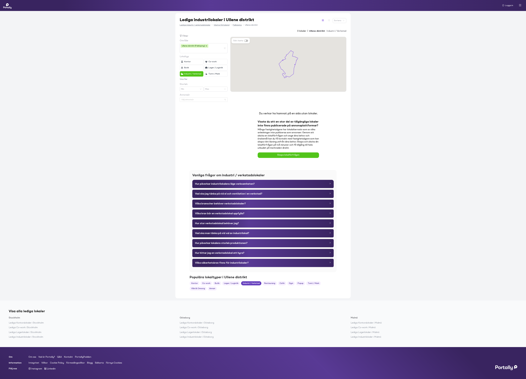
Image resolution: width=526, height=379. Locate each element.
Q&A (59, 357)
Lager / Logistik (231, 283)
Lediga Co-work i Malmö (363, 328)
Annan (212, 288)
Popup (300, 283)
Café (282, 283)
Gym (291, 283)
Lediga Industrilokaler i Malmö (366, 337)
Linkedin (51, 369)
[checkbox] (191, 61)
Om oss (32, 357)
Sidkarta (99, 363)
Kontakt (68, 357)
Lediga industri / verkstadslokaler (195, 25)
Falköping (237, 25)
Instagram (36, 369)
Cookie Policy (57, 363)
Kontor (194, 283)
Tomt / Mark (313, 283)
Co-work (206, 283)
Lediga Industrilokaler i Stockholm (26, 337)
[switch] (246, 41)
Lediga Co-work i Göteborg (194, 328)
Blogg (90, 363)
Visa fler (183, 79)
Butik (217, 283)
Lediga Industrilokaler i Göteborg (197, 337)
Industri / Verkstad (251, 283)
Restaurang (269, 283)
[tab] (263, 184)
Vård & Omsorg (198, 288)
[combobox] (202, 50)
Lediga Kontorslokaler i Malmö (366, 323)
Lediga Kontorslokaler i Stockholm (26, 323)
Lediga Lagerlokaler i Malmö (365, 332)
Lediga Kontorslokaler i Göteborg (197, 323)
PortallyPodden (83, 357)
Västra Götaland (221, 25)
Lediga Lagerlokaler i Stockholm (25, 332)
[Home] (7, 5)
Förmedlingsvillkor (75, 363)
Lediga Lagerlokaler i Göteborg (196, 332)
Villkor (44, 363)
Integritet (33, 363)
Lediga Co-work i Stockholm (23, 328)
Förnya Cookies (114, 363)
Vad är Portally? (46, 357)
